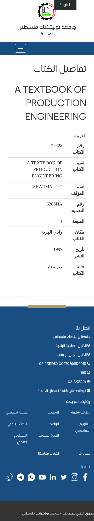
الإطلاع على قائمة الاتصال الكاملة (62, 391)
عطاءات (84, 453)
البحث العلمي (18, 424)
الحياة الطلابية (49, 435)
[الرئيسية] (47, 11)
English (65, 5)
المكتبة (53, 412)
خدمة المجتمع (17, 412)
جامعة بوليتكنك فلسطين (47, 27)
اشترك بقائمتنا (48, 453)
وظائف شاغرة (80, 412)
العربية (80, 135)
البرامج (54, 424)
